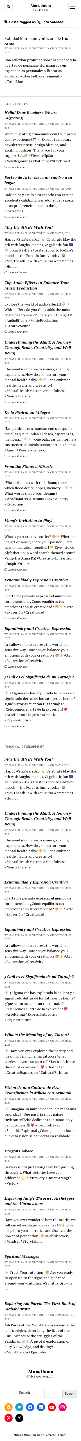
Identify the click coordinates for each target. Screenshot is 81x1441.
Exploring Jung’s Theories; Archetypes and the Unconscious (39, 1200)
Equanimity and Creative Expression (38, 628)
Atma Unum (40, 5)
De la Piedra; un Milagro (27, 412)
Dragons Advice (18, 1150)
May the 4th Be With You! (28, 227)
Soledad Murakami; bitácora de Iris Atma (36, 41)
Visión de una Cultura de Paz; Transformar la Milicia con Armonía (37, 1090)
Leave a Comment (18, 167)
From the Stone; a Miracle (28, 466)
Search (24, 1392)
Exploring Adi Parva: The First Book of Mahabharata (40, 1306)
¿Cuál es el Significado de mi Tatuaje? (39, 677)
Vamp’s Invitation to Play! (28, 520)
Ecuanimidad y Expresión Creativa (36, 579)
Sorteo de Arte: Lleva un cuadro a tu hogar (38, 179)
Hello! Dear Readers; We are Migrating (30, 115)
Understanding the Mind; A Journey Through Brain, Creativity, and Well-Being (38, 347)
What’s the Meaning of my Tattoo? (36, 1034)
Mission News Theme (27, 1434)
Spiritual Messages (21, 1256)
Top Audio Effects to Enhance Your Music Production (36, 285)
